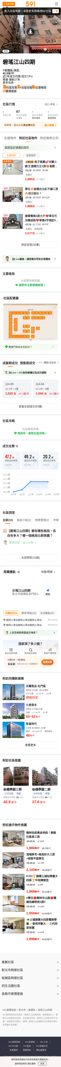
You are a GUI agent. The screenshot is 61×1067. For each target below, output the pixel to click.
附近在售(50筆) (30, 244)
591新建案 (30, 1042)
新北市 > (23, 1010)
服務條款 (27, 1050)
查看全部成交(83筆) (30, 406)
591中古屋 (13, 1046)
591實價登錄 (14, 1042)
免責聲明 (14, 1050)
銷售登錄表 (50, 362)
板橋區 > (32, 1010)
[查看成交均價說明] (32, 76)
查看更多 (30, 745)
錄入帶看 (49, 125)
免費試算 (47, 662)
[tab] (11, 155)
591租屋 (27, 1046)
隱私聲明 (31, 1064)
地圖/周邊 (47, 571)
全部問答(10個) (30, 557)
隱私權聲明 (41, 1050)
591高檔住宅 (42, 1046)
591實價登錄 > (10, 1010)
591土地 (44, 1042)
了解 (55, 11)
